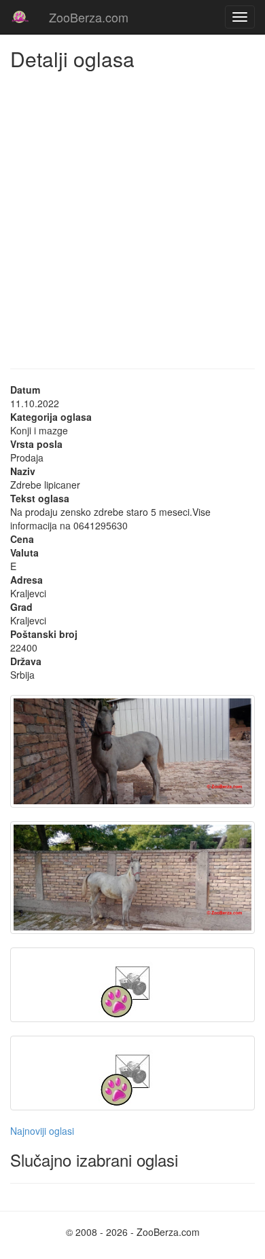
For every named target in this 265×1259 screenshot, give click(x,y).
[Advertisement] (132, 209)
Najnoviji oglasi (42, 1131)
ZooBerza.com (88, 17)
